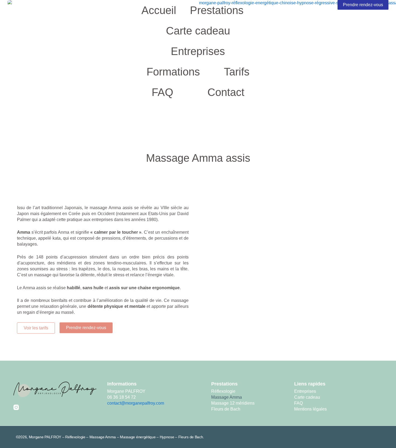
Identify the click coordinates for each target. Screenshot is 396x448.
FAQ (162, 92)
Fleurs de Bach (225, 409)
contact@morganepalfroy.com (135, 403)
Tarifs (236, 72)
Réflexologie (223, 391)
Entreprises (198, 51)
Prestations (217, 10)
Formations (173, 72)
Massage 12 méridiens (233, 403)
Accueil (158, 10)
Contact (225, 92)
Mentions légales (310, 409)
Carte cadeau (198, 31)
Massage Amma (226, 397)
